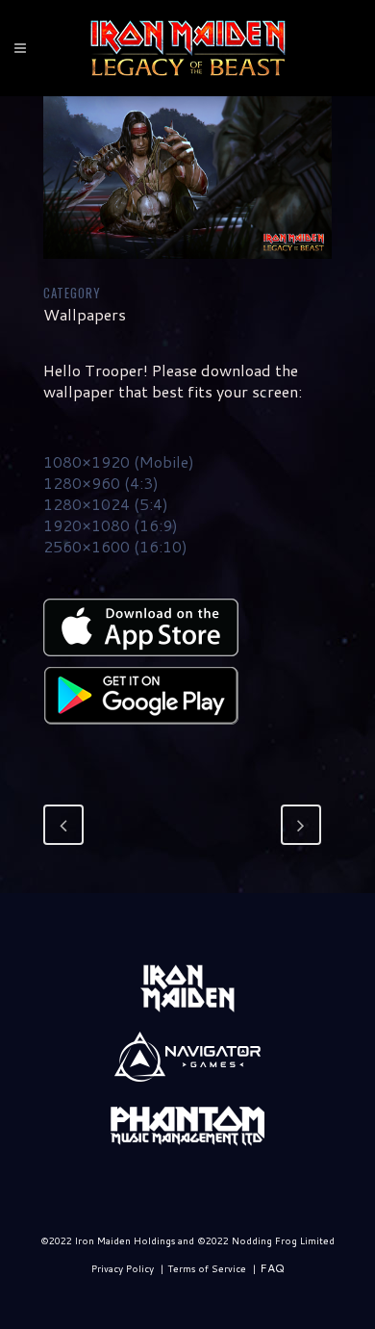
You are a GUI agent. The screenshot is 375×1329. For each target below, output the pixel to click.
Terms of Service (206, 1268)
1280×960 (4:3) (101, 483)
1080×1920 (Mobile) (118, 461)
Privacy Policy (122, 1268)
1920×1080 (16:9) (110, 525)
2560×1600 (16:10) (115, 546)
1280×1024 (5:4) (105, 504)
